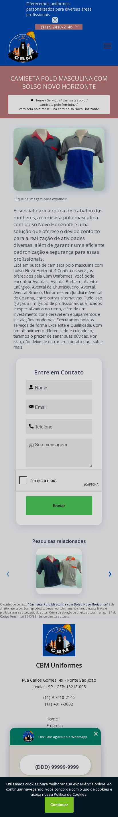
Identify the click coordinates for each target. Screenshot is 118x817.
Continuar (59, 805)
